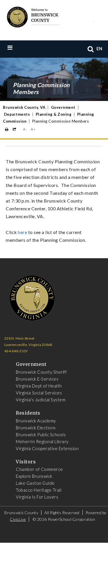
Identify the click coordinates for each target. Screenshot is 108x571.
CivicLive (18, 519)
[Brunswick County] (49, 16)
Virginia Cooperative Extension (47, 448)
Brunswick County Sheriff (41, 372)
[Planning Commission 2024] (17, 232)
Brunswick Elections (36, 427)
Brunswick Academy (36, 420)
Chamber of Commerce (39, 469)
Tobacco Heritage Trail (38, 490)
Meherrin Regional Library (42, 441)
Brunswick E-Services (37, 378)
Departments (17, 114)
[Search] (90, 49)
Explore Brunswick (34, 476)
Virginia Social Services (39, 392)
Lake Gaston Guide (35, 483)
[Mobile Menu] (21, 47)
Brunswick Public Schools (41, 434)
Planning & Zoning (54, 114)
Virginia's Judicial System (40, 399)
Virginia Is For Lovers (37, 496)
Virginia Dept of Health (39, 385)
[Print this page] (7, 129)
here (22, 232)
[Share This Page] (14, 129)
